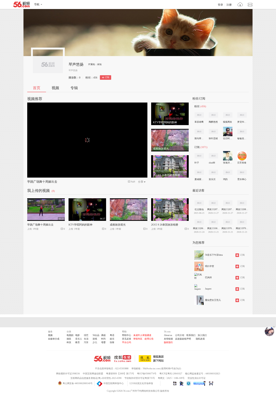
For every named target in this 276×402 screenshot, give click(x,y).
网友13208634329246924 (242, 209)
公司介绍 (179, 335)
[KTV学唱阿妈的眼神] (170, 104)
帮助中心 (126, 335)
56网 (102, 358)
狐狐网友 (227, 122)
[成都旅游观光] (170, 130)
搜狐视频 (124, 358)
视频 (55, 88)
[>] (240, 5)
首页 (36, 88)
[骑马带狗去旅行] (199, 131)
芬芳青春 (241, 162)
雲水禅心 (241, 179)
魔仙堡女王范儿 (213, 300)
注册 (229, 5)
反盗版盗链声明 (183, 338)
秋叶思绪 (213, 138)
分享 (140, 181)
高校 (103, 335)
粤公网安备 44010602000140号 (78, 383)
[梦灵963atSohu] (242, 115)
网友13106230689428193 (213, 228)
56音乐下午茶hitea (214, 255)
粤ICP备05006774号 (146, 373)
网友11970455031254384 (242, 228)
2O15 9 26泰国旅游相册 (164, 224)
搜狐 (152, 358)
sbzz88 (212, 162)
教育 (77, 342)
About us (168, 335)
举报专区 (137, 338)
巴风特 (208, 277)
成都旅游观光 (118, 224)
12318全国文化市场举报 (141, 383)
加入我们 (202, 335)
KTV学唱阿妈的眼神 (80, 224)
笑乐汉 (212, 179)
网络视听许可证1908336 (68, 373)
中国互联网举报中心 (113, 383)
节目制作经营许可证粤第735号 (139, 378)
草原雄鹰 (199, 122)
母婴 (103, 342)
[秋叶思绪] (213, 131)
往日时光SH (227, 138)
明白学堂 (209, 266)
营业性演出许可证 (197, 378)
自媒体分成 (53, 338)
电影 (77, 335)
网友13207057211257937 (213, 209)
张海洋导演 (227, 162)
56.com (21, 5)
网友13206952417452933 (199, 228)
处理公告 (149, 338)
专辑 (74, 88)
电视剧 (70, 335)
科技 (69, 342)
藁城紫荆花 (199, 179)
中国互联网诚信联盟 (93, 373)
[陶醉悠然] (213, 115)
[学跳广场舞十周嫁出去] (46, 200)
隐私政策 (200, 338)
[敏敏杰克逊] (242, 131)
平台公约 (126, 342)
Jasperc (208, 288)
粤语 (112, 335)
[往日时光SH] (227, 131)
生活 (86, 338)
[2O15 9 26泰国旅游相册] (170, 157)
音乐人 (78, 338)
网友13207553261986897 (228, 209)
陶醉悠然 (213, 122)
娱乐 (112, 338)
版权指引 (168, 342)
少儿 (95, 342)
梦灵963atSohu (241, 122)
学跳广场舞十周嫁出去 (42, 181)
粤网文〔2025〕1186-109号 (171, 378)
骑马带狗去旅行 (199, 138)
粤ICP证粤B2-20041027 (170, 373)
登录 (220, 5)
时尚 (103, 338)
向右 (186, 209)
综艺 (86, 335)
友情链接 (168, 338)
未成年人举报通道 (142, 335)
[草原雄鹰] (199, 115)
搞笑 (69, 338)
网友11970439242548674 (228, 228)
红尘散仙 (199, 209)
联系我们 (190, 335)
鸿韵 (225, 179)
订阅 (107, 77)
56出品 (96, 335)
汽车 (86, 342)
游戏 (95, 338)
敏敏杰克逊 (241, 138)
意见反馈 (126, 338)
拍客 (112, 342)
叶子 (197, 162)
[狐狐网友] (227, 115)
